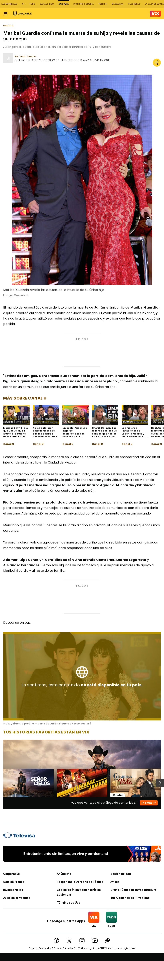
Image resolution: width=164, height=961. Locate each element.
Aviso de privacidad (16, 897)
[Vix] (155, 14)
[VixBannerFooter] (82, 854)
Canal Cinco (47, 4)
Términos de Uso (68, 902)
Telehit (102, 4)
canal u (8, 25)
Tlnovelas (134, 4)
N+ (23, 4)
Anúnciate (64, 873)
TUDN (32, 4)
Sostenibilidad (120, 873)
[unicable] (22, 13)
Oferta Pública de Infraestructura (133, 889)
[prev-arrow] (0, 782)
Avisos (114, 881)
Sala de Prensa (13, 881)
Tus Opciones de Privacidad (130, 897)
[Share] (157, 63)
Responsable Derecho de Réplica (80, 881)
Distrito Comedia (83, 4)
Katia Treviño (28, 56)
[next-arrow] (160, 783)
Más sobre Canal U (25, 398)
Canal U (8, 444)
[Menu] (5, 14)
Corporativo (11, 873)
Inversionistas (13, 889)
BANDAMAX (117, 4)
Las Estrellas (9, 4)
